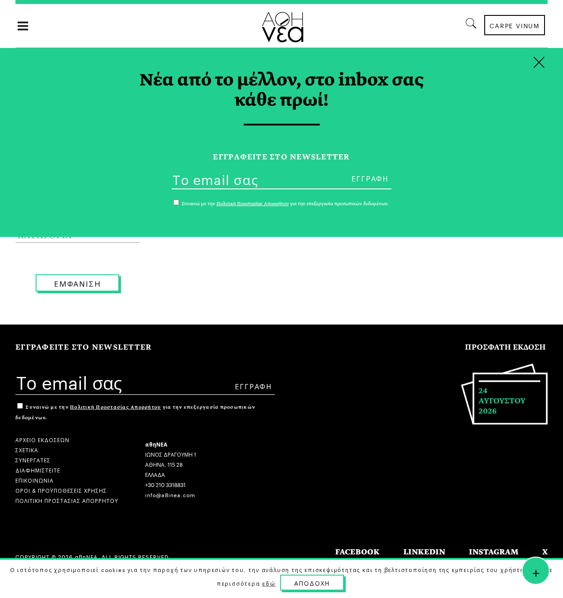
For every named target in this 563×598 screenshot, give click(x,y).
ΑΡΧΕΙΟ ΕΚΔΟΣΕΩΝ (42, 439)
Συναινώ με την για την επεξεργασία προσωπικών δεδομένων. (284, 203)
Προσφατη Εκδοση (505, 347)
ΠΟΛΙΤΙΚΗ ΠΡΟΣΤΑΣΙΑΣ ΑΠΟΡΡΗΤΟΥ (66, 500)
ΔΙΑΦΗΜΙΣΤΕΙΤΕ (37, 469)
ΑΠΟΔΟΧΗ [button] (312, 582)
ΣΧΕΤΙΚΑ (26, 449)
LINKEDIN (424, 551)
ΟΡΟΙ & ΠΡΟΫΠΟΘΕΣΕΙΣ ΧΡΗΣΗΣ (61, 490)
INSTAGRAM (494, 551)
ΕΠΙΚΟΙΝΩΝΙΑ (34, 480)
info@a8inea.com (170, 494)
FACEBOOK (357, 551)
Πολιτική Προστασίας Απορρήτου (115, 407)
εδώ (268, 583)
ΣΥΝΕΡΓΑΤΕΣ (33, 459)
